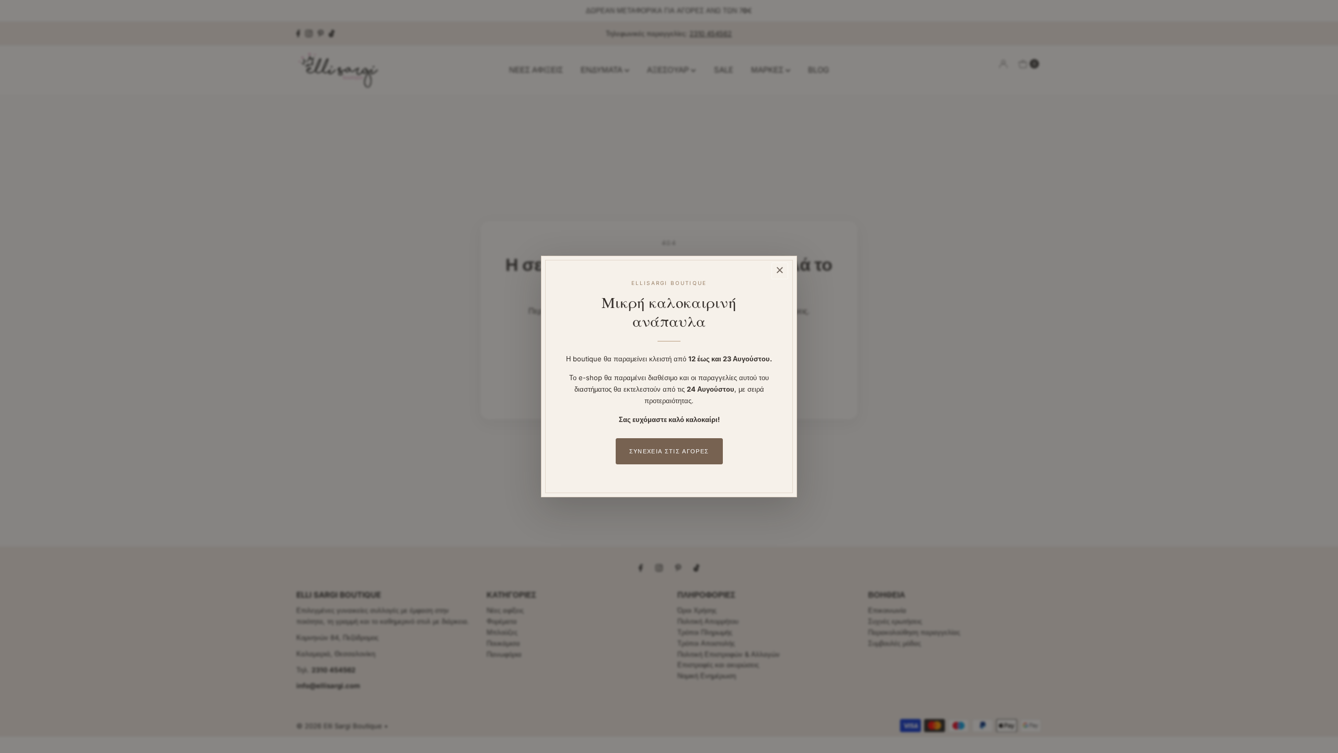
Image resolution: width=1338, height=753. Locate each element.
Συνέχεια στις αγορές (669, 451)
